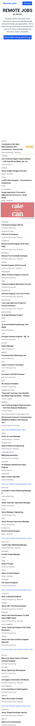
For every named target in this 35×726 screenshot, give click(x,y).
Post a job (27, 3)
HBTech (18, 14)
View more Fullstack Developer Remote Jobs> (16, 484)
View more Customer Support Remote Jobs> (16, 706)
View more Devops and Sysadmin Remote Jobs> (17, 651)
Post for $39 (17, 37)
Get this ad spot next (27, 218)
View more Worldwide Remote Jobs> (13, 430)
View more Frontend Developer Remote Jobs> (16, 538)
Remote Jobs (10, 3)
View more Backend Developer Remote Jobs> (16, 590)
